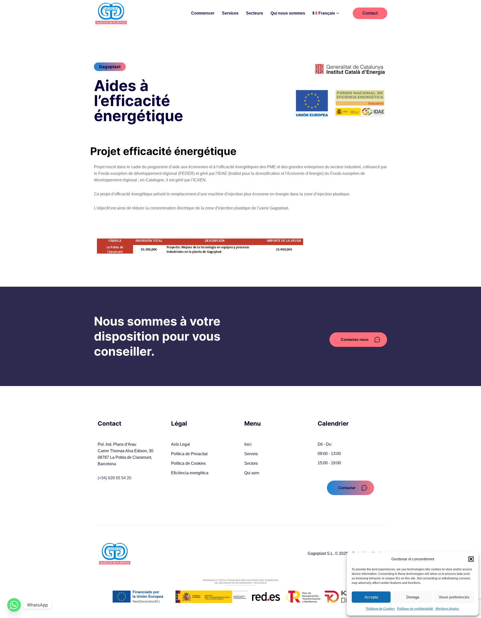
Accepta (371, 597)
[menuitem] (326, 13)
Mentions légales (447, 608)
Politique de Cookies (380, 608)
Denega (412, 597)
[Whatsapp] (14, 605)
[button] (470, 559)
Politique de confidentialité (415, 608)
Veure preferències (454, 597)
